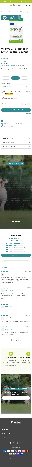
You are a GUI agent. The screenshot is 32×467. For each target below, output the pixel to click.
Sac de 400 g (6, 77)
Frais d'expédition (10, 65)
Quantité (4, 104)
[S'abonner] (28, 398)
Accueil (3, 12)
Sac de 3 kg (24, 77)
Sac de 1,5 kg (15, 77)
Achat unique (8, 86)
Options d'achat (5, 83)
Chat (7, 12)
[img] (4, 271)
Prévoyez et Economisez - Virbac (13, 92)
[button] (26, 5)
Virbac (3, 55)
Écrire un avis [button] (16, 255)
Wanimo (13, 458)
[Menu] (2, 5)
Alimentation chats (15, 12)
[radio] (3, 87)
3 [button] (16, 340)
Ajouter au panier (16, 110)
